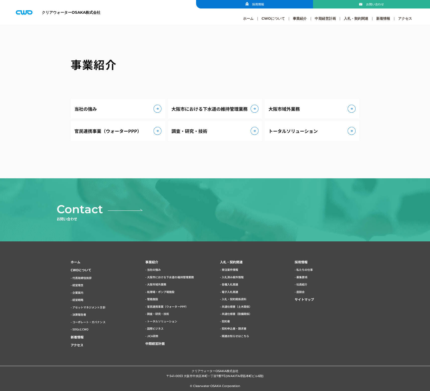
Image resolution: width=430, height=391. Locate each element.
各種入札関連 (230, 284)
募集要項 (301, 277)
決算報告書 (79, 314)
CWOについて (273, 18)
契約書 (226, 321)
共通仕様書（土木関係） (237, 306)
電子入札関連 (230, 292)
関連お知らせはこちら (235, 336)
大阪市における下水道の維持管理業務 (209, 108)
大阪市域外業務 (284, 108)
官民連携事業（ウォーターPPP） (108, 131)
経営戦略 (77, 300)
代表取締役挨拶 (82, 278)
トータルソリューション (293, 131)
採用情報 (258, 4)
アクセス (405, 18)
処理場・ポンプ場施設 (160, 292)
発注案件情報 (230, 270)
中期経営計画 (325, 18)
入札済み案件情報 (233, 277)
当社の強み (85, 108)
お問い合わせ (375, 4)
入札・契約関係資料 (234, 299)
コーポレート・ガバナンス (88, 322)
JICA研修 (152, 336)
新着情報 (383, 18)
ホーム (248, 18)
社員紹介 (301, 284)
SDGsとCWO (80, 329)
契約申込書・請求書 (234, 328)
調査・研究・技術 (189, 131)
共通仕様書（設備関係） (237, 314)
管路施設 (152, 299)
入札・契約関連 (356, 18)
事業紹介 (300, 18)
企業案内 (77, 292)
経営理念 (77, 285)
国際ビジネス (155, 328)
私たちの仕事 (304, 270)
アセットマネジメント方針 (88, 307)
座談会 (300, 292)
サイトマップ (304, 299)
